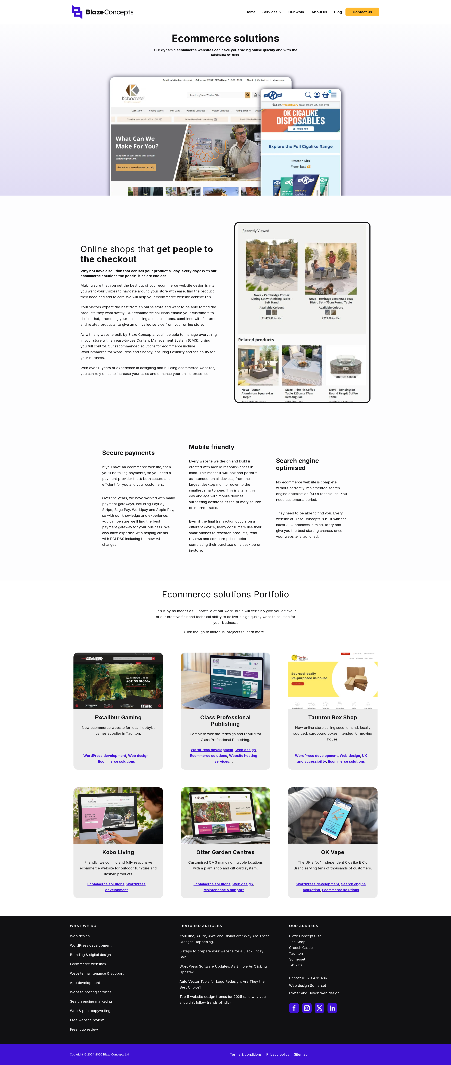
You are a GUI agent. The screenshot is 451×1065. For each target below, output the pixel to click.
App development (85, 983)
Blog (338, 12)
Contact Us (362, 12)
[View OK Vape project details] (333, 815)
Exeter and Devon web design (314, 993)
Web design (138, 756)
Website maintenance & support (97, 973)
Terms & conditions (246, 1054)
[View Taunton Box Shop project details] (333, 680)
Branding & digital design (90, 955)
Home (250, 12)
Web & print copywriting (90, 1011)
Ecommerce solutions (116, 761)
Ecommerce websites (88, 964)
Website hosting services (91, 992)
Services (269, 12)
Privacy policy (277, 1054)
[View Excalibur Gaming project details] (118, 680)
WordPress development (104, 756)
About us (319, 12)
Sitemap (301, 1054)
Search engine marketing (91, 1001)
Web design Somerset (307, 985)
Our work (296, 12)
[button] (279, 12)
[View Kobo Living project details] (118, 815)
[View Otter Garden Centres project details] (225, 815)
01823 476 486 (314, 978)
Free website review (87, 1020)
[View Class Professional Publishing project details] (225, 680)
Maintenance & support (223, 890)
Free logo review (84, 1029)
